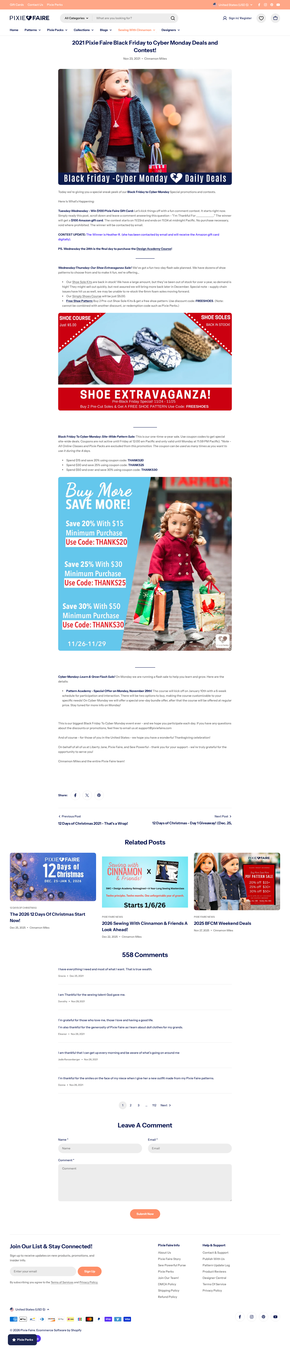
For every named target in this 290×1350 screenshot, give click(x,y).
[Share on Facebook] (75, 795)
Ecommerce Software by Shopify (58, 1330)
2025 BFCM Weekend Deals (222, 923)
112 (154, 1105)
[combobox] (119, 18)
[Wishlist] (261, 18)
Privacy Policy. (89, 1282)
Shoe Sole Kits (82, 282)
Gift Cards (17, 5)
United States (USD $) (234, 5)
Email (153, 1139)
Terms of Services (62, 1282)
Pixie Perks (55, 5)
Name (63, 1139)
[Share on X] (87, 795)
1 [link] (122, 1105)
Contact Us (35, 5)
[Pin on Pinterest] (99, 795)
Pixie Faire (28, 1330)
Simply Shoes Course (86, 296)
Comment (66, 1160)
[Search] (172, 18)
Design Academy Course (154, 249)
